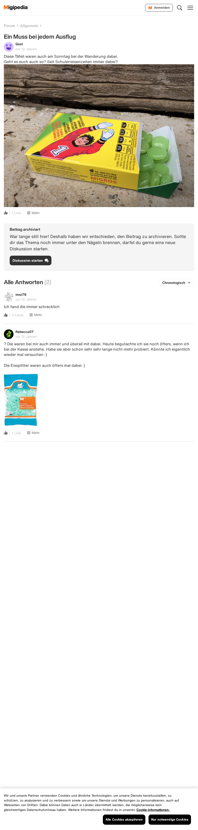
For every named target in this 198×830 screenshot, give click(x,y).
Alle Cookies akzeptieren (124, 819)
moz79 (20, 294)
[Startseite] (16, 7)
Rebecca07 (24, 331)
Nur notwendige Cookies (169, 819)
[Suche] (180, 8)
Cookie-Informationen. (153, 810)
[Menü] (190, 7)
